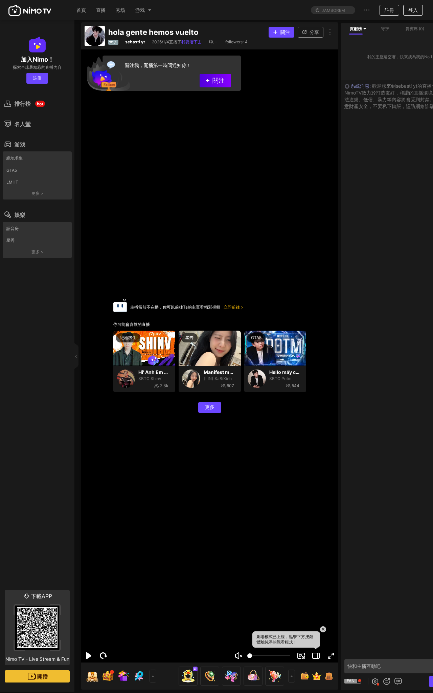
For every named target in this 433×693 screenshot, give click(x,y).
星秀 (10, 240)
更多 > (37, 193)
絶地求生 (14, 158)
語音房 (12, 228)
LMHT (12, 182)
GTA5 (11, 170)
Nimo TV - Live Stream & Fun (37, 627)
